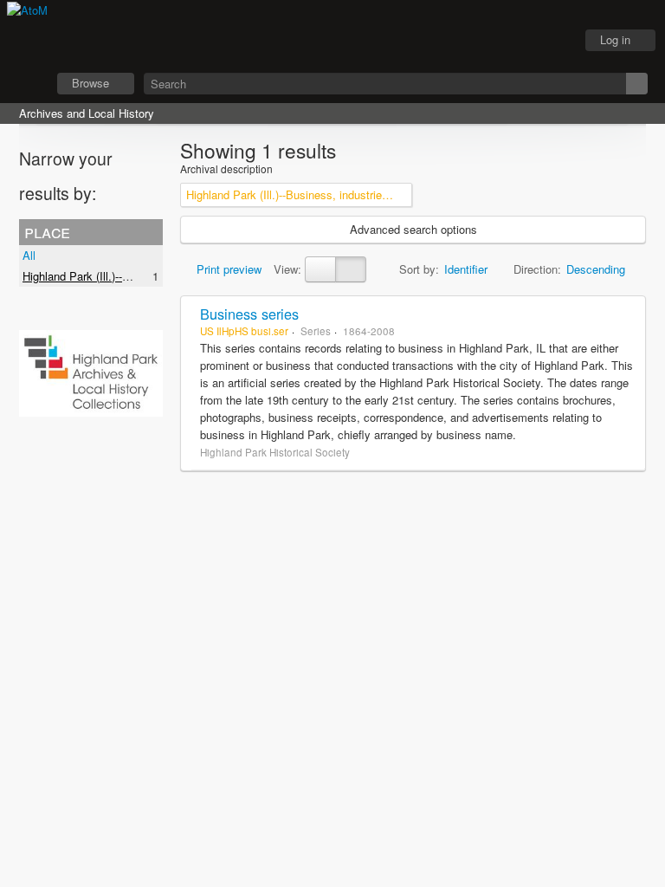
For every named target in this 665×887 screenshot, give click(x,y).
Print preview (227, 269)
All (29, 255)
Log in (615, 39)
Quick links (553, 40)
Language (510, 40)
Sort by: (419, 269)
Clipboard (466, 40)
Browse (90, 82)
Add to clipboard (627, 313)
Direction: (537, 269)
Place (47, 231)
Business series (249, 313)
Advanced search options (413, 229)
